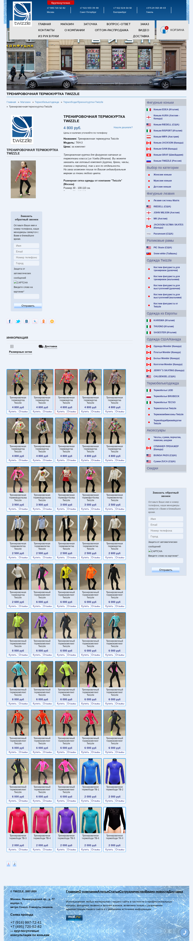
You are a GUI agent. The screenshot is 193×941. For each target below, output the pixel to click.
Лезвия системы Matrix (166, 200)
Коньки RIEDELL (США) (166, 124)
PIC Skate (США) (163, 247)
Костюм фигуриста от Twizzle (166, 305)
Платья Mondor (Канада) (167, 352)
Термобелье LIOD (163, 390)
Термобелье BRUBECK (166, 396)
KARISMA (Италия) (164, 320)
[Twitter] (18, 321)
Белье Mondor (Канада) (167, 358)
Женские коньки (163, 174)
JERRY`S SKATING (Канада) (169, 370)
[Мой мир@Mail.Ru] (52, 321)
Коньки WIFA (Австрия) (166, 136)
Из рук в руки (48, 36)
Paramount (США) (163, 233)
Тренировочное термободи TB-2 (114, 788)
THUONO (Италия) (164, 326)
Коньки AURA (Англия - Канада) (166, 117)
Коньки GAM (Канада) (165, 148)
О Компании (74, 30)
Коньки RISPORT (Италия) (168, 130)
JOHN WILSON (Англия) (167, 212)
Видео (144, 30)
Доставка (141, 36)
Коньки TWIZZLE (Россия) (168, 161)
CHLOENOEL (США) (164, 376)
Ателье (103, 891)
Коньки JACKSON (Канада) (168, 142)
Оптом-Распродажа (111, 30)
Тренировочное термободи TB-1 (90, 788)
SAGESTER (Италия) (165, 332)
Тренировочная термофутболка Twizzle (66, 498)
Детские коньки (162, 186)
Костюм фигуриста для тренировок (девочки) (167, 269)
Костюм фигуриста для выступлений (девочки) (167, 287)
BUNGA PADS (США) (165, 455)
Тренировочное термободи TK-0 (114, 837)
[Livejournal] (35, 321)
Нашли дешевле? (123, 127)
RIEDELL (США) (162, 206)
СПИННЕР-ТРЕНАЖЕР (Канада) (166, 448)
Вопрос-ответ (119, 24)
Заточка (90, 24)
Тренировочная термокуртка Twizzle (18, 400)
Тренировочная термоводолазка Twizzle (18, 498)
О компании (88, 891)
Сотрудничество (132, 891)
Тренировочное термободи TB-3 (18, 837)
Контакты (46, 30)
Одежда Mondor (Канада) (168, 346)
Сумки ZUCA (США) (164, 461)
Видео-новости (156, 891)
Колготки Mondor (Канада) (168, 364)
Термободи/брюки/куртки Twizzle (167, 422)
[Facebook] (10, 321)
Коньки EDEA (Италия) (166, 109)
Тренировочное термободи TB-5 (66, 837)
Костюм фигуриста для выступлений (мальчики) (168, 296)
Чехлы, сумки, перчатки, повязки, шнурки (167, 439)
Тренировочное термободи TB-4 (42, 837)
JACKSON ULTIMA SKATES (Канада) (168, 226)
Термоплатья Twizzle (165, 408)
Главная (44, 24)
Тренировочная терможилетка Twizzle (114, 498)
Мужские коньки (163, 180)
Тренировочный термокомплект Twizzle (42, 595)
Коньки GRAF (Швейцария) (168, 154)
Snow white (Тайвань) (165, 253)
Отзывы (23, 411)
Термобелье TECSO (164, 402)
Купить (13, 411)
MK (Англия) (160, 218)
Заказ (144, 24)
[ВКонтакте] (27, 321)
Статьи (114, 891)
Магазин (67, 24)
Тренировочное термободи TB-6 (90, 837)
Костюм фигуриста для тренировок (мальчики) (167, 278)
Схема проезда (21, 914)
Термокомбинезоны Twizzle (169, 414)
